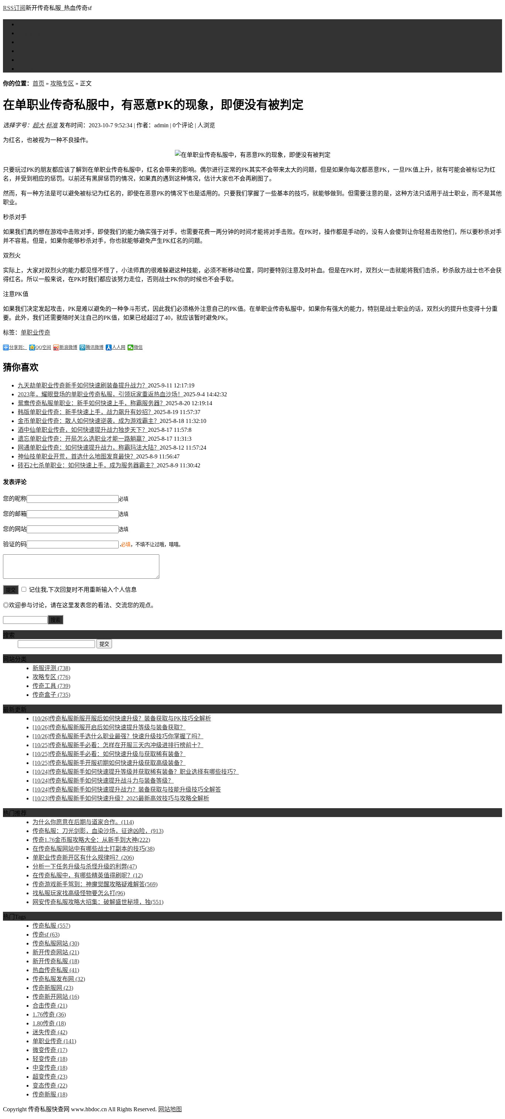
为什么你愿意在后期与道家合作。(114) (83, 822)
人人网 (118, 347)
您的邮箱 (15, 514)
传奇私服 (51, 926)
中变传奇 (50, 1068)
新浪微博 (68, 347)
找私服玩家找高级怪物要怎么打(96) (79, 893)
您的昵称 (15, 498)
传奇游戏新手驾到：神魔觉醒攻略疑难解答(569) (95, 884)
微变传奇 (50, 1050)
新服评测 (29, 33)
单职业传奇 (35, 332)
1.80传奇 (49, 1023)
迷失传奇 (50, 1032)
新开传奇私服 (56, 961)
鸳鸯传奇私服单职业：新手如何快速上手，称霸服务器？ (92, 403)
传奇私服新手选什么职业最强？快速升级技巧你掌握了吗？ (118, 736)
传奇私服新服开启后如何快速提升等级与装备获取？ (109, 727)
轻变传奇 (50, 1059)
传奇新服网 (53, 988)
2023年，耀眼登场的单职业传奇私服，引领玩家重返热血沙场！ (100, 394)
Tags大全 (29, 68)
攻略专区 (29, 42)
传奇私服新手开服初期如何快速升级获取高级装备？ (109, 763)
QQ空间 (43, 347)
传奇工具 (29, 51)
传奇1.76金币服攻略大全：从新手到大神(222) (91, 840)
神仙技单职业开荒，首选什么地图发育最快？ (77, 456)
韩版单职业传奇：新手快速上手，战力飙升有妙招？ (86, 412)
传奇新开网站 (56, 997)
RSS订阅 (14, 8)
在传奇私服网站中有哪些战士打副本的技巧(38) (94, 849)
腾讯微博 (95, 347)
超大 (38, 125)
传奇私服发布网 (59, 979)
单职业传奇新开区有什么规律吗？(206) (83, 857)
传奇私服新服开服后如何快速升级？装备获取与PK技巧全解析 (122, 718)
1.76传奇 (49, 1014)
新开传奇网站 (56, 952)
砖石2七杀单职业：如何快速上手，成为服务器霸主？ (87, 465)
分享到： (18, 347)
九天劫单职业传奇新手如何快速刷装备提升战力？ (83, 385)
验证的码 (15, 544)
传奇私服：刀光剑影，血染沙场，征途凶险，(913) (98, 831)
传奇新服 (50, 1094)
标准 (52, 125)
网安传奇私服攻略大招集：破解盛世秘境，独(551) (98, 902)
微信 (138, 347)
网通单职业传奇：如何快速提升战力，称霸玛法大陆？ (89, 447)
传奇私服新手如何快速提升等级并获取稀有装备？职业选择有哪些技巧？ (136, 772)
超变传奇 (50, 1076)
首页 (24, 24)
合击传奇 (50, 1005)
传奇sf (46, 934)
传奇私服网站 (56, 943)
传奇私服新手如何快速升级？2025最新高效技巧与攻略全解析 (121, 798)
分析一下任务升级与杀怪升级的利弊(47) (85, 866)
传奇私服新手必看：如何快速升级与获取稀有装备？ (109, 754)
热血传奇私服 (56, 970)
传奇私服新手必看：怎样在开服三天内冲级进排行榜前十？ (118, 745)
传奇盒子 (29, 60)
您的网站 (15, 529)
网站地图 (170, 1109)
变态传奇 (50, 1085)
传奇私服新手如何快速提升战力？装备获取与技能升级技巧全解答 (127, 789)
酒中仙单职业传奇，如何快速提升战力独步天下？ (83, 430)
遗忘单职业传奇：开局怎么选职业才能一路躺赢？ (83, 439)
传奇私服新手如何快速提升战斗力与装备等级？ (103, 780)
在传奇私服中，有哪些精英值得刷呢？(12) (88, 875)
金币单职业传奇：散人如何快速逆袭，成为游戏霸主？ (89, 421)
